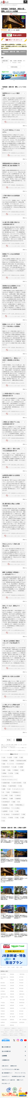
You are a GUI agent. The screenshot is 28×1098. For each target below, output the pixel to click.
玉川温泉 (21, 1016)
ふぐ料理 (5, 795)
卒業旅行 (16, 770)
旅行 (12, 795)
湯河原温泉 (3, 994)
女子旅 (11, 773)
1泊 (4, 820)
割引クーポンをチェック (15, 39)
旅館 (14, 801)
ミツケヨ (15, 1033)
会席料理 (5, 811)
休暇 (4, 789)
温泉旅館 (5, 805)
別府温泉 (5, 760)
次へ (18, 740)
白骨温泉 (3, 991)
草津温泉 (21, 982)
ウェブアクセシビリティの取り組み (10, 1069)
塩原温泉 (12, 988)
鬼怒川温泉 (3, 988)
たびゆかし (21, 1033)
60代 (12, 805)
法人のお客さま (6, 1051)
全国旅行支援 (6, 782)
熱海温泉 (3, 1025)
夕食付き (18, 795)
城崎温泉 (3, 1005)
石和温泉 (21, 991)
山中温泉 (21, 996)
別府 (16, 757)
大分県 (10, 757)
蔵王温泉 (3, 982)
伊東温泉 (12, 994)
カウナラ (11, 1033)
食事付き (5, 798)
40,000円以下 (6, 801)
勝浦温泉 (3, 1008)
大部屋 (21, 767)
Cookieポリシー (6, 1076)
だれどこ (12, 1030)
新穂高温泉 (21, 1002)
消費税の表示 (13, 1066)
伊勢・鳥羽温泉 (22, 1019)
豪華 (12, 798)
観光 (8, 792)
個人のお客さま (6, 1047)
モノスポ (24, 1031)
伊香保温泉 (3, 985)
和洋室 (11, 817)
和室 (24, 814)
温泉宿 (12, 760)
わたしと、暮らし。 (5, 1031)
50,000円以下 (6, 767)
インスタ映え (16, 808)
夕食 (17, 811)
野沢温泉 (21, 988)
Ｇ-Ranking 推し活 (4, 1035)
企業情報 (4, 1056)
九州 (4, 757)
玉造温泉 (12, 1011)
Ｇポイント (20, 1028)
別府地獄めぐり (17, 792)
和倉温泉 (12, 996)
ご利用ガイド (13, 1028)
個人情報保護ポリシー (7, 1073)
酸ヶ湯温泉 (12, 1016)
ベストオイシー (18, 1031)
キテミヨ (12, 1031)
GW (9, 789)
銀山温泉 (12, 982)
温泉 (4, 763)
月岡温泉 (12, 991)
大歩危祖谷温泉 (13, 1022)
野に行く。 (6, 1033)
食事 (23, 817)
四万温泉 (21, 985)
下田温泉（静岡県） (4, 997)
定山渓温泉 (3, 974)
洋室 (17, 817)
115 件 (17, 30)
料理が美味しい (20, 805)
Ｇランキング (6, 1030)
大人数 (14, 767)
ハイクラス (11, 763)
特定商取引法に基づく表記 (18, 1076)
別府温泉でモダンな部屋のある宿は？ (19, 665)
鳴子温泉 (21, 977)
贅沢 (23, 770)
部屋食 (4, 773)
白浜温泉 (21, 1005)
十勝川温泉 (21, 974)
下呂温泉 (3, 1002)
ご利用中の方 (5, 1060)
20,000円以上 (6, 808)
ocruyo (16, 1030)
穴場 (20, 786)
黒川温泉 (21, 1013)
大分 (12, 811)
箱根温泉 (12, 1019)
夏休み (4, 786)
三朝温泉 (3, 1011)
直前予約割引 (13, 786)
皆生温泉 (21, 1011)
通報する (25, 125)
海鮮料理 (18, 798)
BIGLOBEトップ (6, 1083)
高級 (17, 773)
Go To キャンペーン (8, 776)
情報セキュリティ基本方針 (8, 1080)
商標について (20, 1080)
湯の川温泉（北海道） (4, 977)
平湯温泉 (12, 1002)
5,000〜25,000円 (17, 782)
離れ (9, 770)
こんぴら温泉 (22, 1008)
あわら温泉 (12, 999)
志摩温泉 (3, 1022)
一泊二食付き (6, 814)
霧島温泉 (3, 1016)
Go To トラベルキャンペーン (10, 779)
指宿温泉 (12, 1025)
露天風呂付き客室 (21, 760)
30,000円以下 (20, 763)
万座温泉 (12, 985)
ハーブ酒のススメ (22, 1035)
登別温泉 (12, 974)
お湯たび (21, 1030)
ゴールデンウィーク (18, 789)
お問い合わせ (5, 1066)
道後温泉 (12, 1008)
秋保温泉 (12, 979)
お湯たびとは (7, 1028)
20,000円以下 (16, 814)
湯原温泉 (3, 1013)
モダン (4, 817)
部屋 (4, 770)
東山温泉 (21, 979)
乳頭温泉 (12, 977)
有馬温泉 (12, 1005)
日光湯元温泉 (4, 1019)
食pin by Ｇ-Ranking (13, 1035)
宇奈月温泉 (21, 999)
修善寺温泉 (21, 994)
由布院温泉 (21, 1022)
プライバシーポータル (20, 1073)
